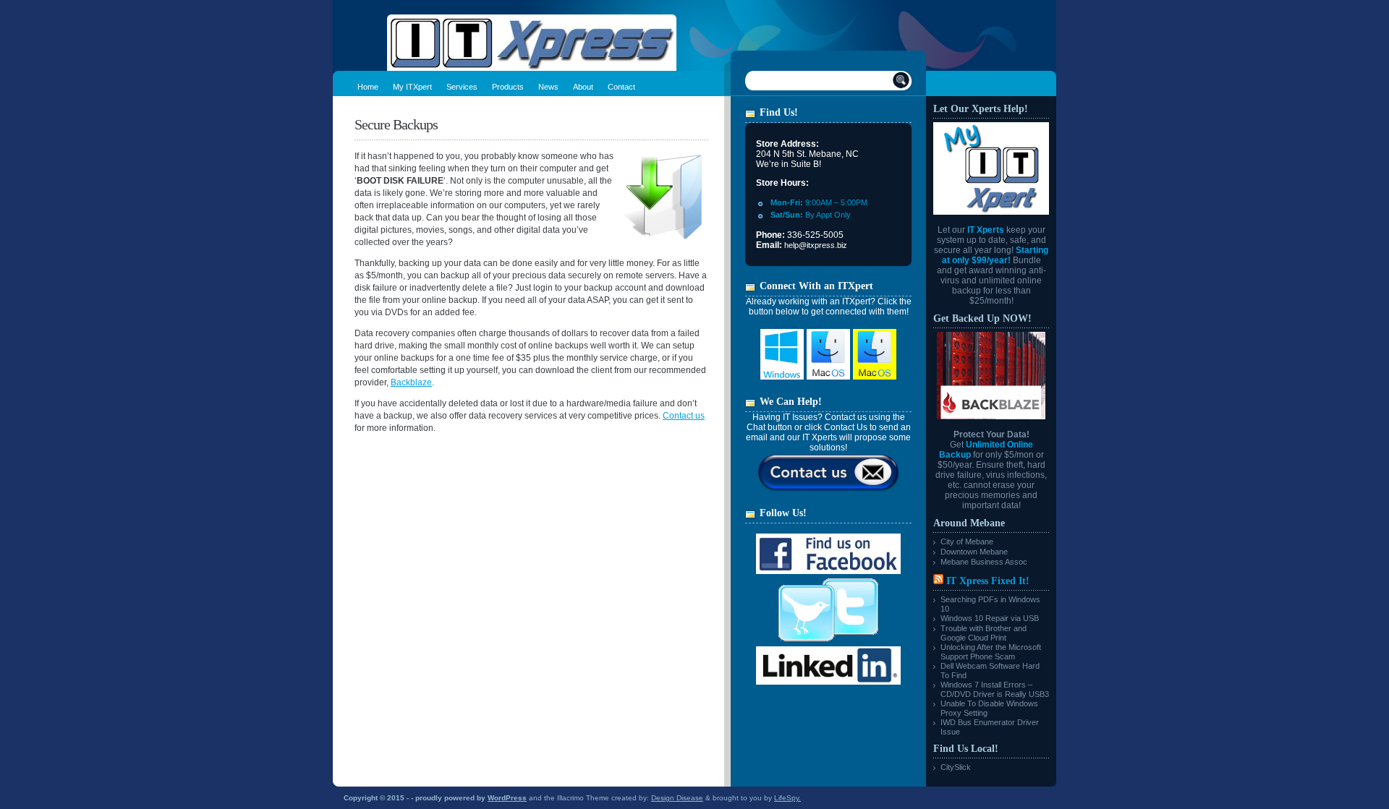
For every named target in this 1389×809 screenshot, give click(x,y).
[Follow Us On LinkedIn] (828, 681)
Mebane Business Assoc (983, 561)
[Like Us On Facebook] (828, 571)
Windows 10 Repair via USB (989, 618)
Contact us (684, 416)
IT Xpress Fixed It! (987, 580)
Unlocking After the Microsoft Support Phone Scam (990, 652)
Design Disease (677, 798)
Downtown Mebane (974, 551)
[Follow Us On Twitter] (828, 643)
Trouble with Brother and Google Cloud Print (983, 633)
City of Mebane (966, 541)
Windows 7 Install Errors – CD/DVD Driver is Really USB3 (994, 689)
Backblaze (411, 382)
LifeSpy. (787, 798)
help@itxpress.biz (815, 245)
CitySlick (955, 767)
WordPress (507, 798)
